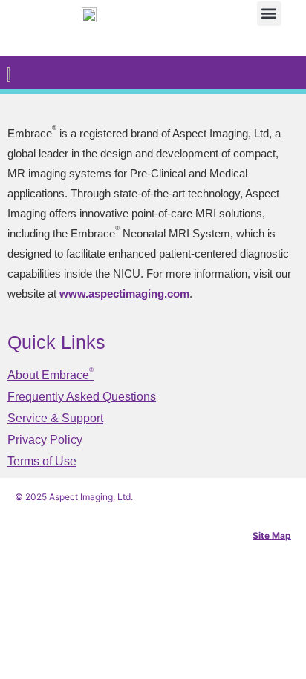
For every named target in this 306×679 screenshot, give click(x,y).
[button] (269, 13)
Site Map (272, 535)
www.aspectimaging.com (124, 293)
